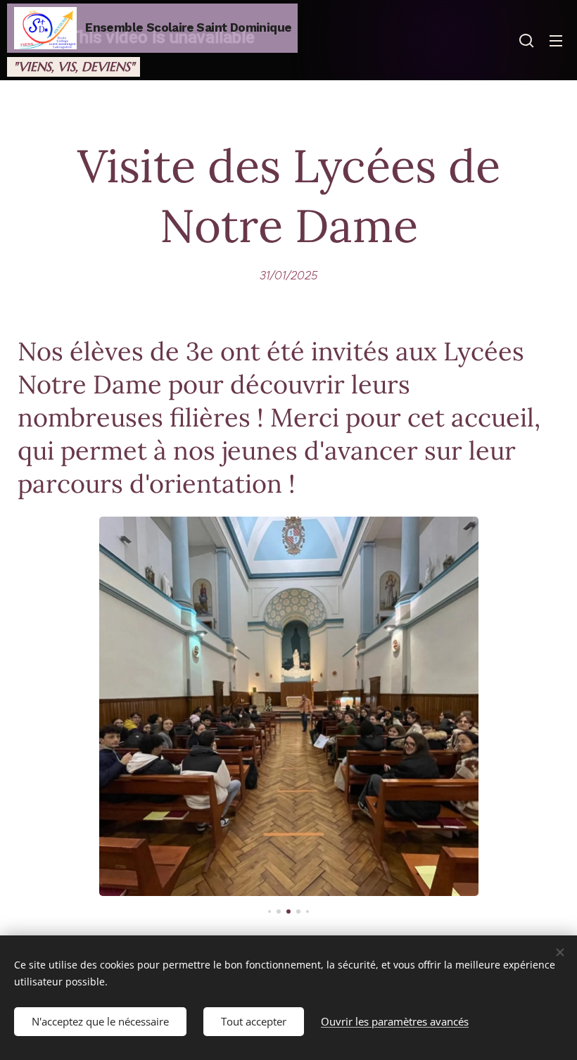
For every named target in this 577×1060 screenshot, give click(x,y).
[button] (526, 40)
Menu (556, 40)
